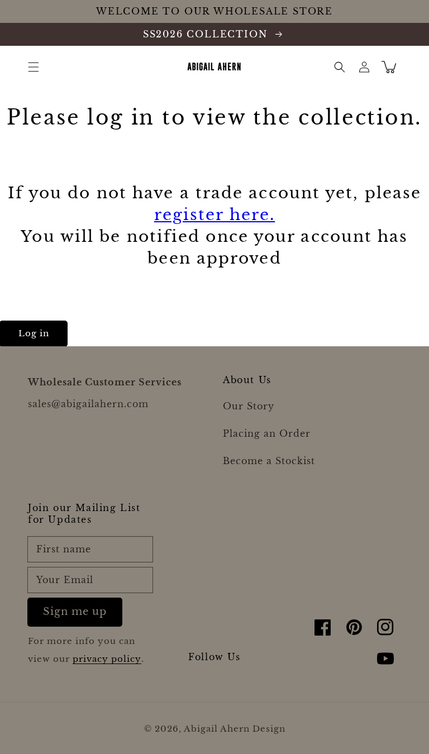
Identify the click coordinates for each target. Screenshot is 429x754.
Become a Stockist (269, 460)
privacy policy (107, 658)
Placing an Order (267, 433)
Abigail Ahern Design (234, 728)
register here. (214, 215)
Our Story (248, 406)
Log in (33, 333)
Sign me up (75, 611)
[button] (33, 67)
